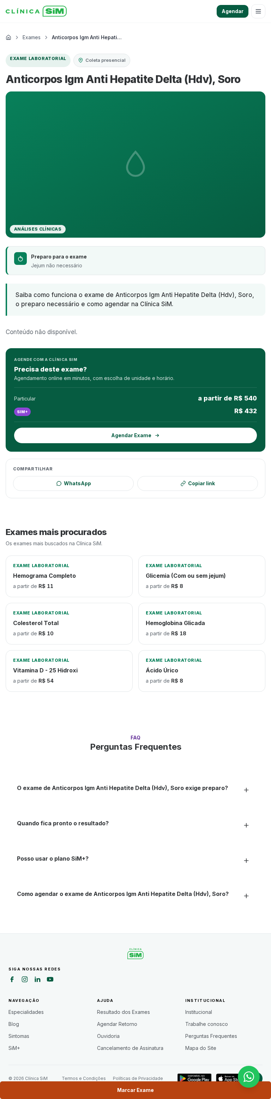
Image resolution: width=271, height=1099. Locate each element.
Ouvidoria (108, 1036)
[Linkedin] (37, 980)
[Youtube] (50, 980)
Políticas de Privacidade (138, 1078)
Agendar (232, 11)
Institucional (198, 1012)
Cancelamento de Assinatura (130, 1048)
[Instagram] (24, 980)
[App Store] (231, 1078)
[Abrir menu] (258, 11)
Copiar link (201, 483)
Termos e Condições (84, 1078)
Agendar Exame (131, 435)
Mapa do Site (200, 1048)
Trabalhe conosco (206, 1024)
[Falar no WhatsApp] (249, 1077)
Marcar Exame (135, 1090)
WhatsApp (77, 483)
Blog (13, 1024)
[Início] (36, 11)
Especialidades (26, 1012)
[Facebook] (12, 980)
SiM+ (14, 1048)
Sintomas (18, 1036)
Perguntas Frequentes (211, 1036)
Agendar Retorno (117, 1024)
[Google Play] (194, 1078)
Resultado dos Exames (123, 1012)
